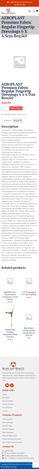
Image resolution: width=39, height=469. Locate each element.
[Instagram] (12, 385)
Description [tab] (7, 120)
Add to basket (16, 108)
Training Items (22, 114)
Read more (10, 303)
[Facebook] (7, 385)
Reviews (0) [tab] (17, 120)
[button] (23, 11)
